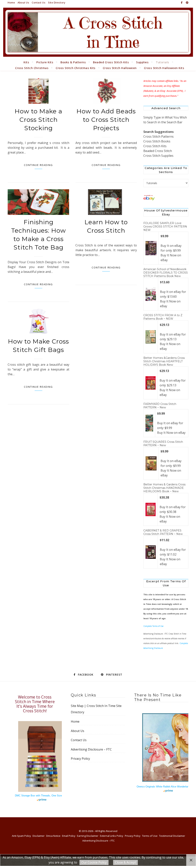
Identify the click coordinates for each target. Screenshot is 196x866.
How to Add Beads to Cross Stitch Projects (106, 119)
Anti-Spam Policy (21, 836)
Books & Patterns (73, 62)
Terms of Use (150, 836)
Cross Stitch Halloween (120, 68)
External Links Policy (111, 836)
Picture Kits (44, 62)
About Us (23, 2)
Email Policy (68, 836)
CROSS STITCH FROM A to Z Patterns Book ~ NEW (162, 317)
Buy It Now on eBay (171, 433)
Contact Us (38, 2)
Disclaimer (39, 836)
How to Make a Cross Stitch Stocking (38, 119)
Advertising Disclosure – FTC (91, 749)
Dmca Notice (53, 836)
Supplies (142, 62)
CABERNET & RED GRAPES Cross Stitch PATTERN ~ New (163, 532)
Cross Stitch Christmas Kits (76, 68)
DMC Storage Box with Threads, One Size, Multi (42, 795)
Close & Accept (125, 862)
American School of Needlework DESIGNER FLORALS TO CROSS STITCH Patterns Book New (165, 272)
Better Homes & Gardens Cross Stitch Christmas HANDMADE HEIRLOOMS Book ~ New (164, 488)
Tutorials (162, 62)
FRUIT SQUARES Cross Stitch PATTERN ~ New (163, 443)
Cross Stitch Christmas (31, 68)
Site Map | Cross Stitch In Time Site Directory (96, 709)
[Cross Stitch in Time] (98, 32)
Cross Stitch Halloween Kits (164, 68)
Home (11, 2)
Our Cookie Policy (94, 862)
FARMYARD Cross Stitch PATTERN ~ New (159, 405)
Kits (26, 62)
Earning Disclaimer (87, 836)
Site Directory (56, 2)
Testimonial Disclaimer (172, 836)
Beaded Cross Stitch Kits (111, 62)
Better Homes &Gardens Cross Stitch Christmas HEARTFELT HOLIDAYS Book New (164, 361)
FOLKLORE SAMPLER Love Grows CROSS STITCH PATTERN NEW (165, 226)
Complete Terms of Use (153, 626)
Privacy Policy (80, 758)
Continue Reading (38, 165)
